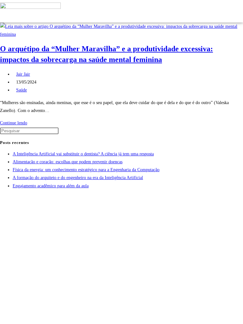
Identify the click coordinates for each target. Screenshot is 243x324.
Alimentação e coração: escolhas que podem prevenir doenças (67, 161)
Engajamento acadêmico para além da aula (51, 186)
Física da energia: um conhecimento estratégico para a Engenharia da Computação (86, 169)
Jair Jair (23, 74)
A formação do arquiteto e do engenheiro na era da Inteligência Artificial (78, 177)
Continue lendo (15, 123)
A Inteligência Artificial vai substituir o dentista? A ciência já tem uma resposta (83, 154)
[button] (222, 11)
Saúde (21, 90)
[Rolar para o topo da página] (1, 198)
